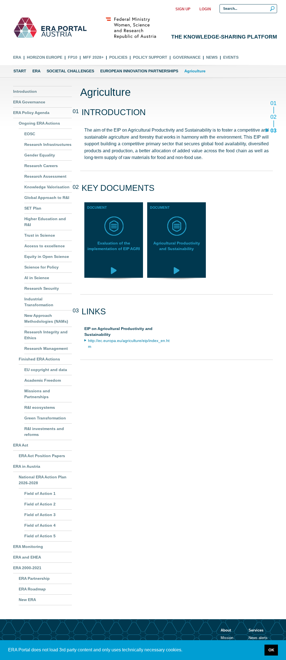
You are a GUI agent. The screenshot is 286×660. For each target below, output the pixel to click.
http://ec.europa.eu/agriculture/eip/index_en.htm (129, 343)
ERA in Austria (26, 466)
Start (19, 71)
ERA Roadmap (32, 589)
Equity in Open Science (46, 256)
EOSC (29, 134)
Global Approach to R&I (46, 197)
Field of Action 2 (40, 504)
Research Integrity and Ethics (46, 335)
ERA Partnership (34, 578)
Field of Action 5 (40, 536)
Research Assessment (45, 176)
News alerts (258, 638)
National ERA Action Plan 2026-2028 (42, 480)
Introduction (25, 91)
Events (231, 57)
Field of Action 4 (40, 525)
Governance (187, 57)
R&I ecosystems (39, 407)
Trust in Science (39, 235)
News (212, 57)
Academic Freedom (42, 380)
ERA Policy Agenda (31, 112)
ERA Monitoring (28, 546)
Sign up (182, 9)
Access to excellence (44, 246)
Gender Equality (39, 155)
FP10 (72, 57)
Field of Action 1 (40, 493)
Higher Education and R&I (45, 222)
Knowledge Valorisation (47, 187)
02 (273, 117)
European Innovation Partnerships (139, 71)
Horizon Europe (44, 57)
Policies (118, 57)
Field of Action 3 (40, 514)
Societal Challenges (70, 71)
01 (273, 103)
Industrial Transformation (38, 302)
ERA (17, 57)
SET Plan (32, 208)
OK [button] (271, 650)
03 (273, 130)
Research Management (46, 348)
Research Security (41, 288)
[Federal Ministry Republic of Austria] (134, 27)
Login (205, 9)
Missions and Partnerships (37, 394)
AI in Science (36, 278)
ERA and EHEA (27, 557)
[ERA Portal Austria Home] (25, 27)
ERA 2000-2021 (27, 568)
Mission (227, 638)
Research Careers (41, 165)
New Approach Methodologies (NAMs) (46, 318)
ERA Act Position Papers (42, 456)
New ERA (27, 599)
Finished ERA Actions (39, 359)
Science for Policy (41, 267)
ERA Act (20, 445)
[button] (184, 650)
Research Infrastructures (48, 144)
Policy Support (150, 57)
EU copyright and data (45, 369)
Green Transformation (45, 418)
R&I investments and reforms (44, 431)
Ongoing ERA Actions (39, 123)
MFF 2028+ (93, 57)
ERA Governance (29, 102)
